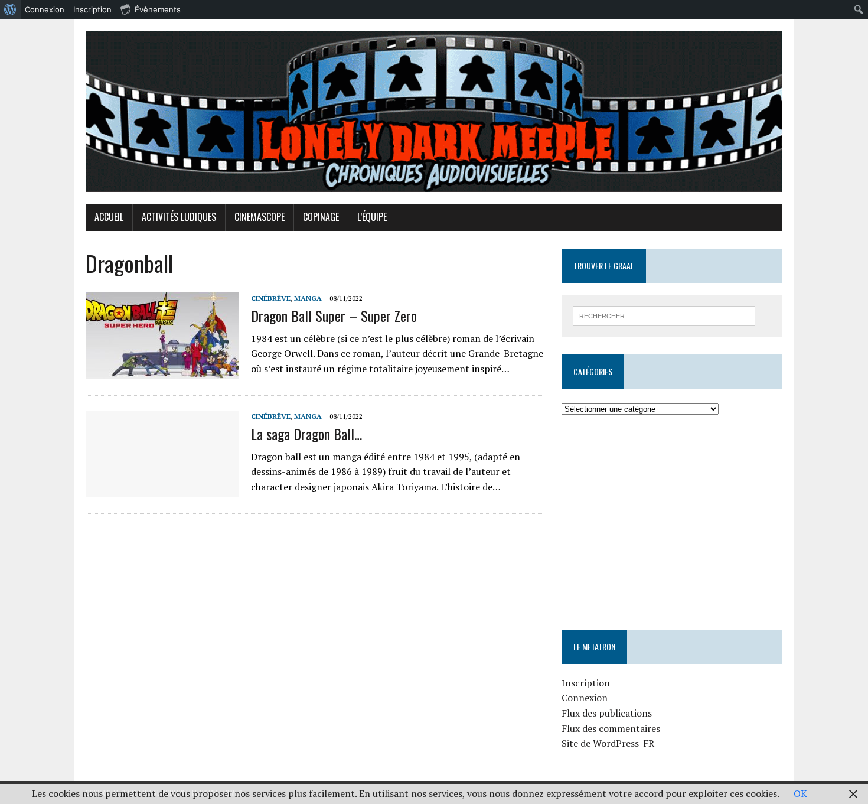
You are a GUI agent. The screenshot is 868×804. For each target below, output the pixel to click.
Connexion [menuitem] (44, 9)
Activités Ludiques (179, 217)
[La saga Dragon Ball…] (162, 489)
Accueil (108, 217)
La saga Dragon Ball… (306, 433)
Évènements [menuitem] (158, 9)
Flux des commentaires (611, 728)
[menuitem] (10, 9)
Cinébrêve (271, 298)
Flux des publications (607, 713)
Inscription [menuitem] (92, 9)
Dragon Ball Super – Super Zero (334, 315)
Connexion (585, 697)
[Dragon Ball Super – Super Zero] (162, 370)
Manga (308, 298)
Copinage (321, 217)
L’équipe (372, 217)
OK (800, 793)
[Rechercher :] (664, 314)
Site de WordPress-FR (608, 743)
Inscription (586, 682)
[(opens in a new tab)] (636, 452)
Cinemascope (259, 217)
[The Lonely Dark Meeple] (434, 111)
